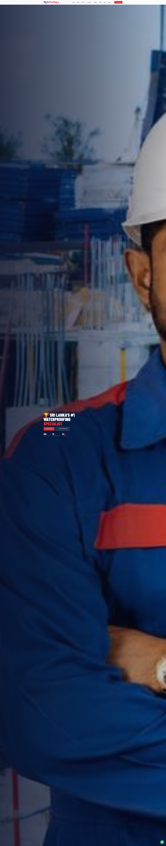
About (78, 2)
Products (89, 2)
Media (100, 2)
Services (83, 2)
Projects (95, 2)
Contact (109, 2)
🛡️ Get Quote (118, 2)
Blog (104, 2)
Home (73, 2)
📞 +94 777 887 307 (62, 428)
